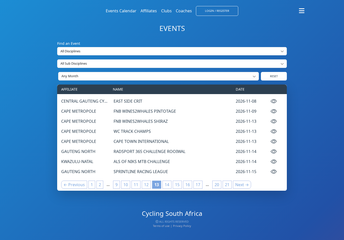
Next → (242, 184)
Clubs (166, 11)
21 (227, 184)
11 (136, 184)
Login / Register (217, 11)
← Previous (74, 184)
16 (187, 184)
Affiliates (149, 11)
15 (177, 184)
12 (146, 184)
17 (198, 184)
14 (167, 184)
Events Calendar (121, 11)
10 (125, 184)
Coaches (184, 11)
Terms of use (161, 226)
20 (217, 184)
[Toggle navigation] (301, 10)
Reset (274, 76)
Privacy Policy (182, 226)
